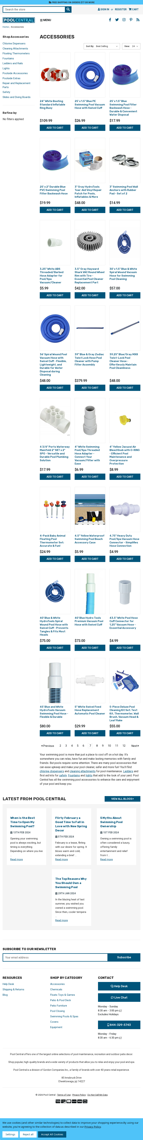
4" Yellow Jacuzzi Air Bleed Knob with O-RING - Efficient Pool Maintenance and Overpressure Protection (125, 455)
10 (109, 745)
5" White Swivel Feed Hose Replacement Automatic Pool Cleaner (90, 710)
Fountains (8, 58)
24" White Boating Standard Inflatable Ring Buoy (52, 104)
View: (127, 46)
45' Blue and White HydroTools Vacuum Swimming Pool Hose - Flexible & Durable (54, 712)
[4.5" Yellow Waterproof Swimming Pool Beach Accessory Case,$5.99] (90, 509)
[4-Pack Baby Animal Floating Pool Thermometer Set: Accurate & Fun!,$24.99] (55, 509)
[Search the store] (68, 9)
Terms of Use (64, 1095)
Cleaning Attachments (15, 48)
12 (124, 745)
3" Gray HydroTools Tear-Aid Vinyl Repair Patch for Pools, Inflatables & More (88, 192)
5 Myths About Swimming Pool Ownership (111, 822)
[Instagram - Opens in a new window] (124, 19)
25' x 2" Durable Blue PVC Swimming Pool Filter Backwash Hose (54, 190)
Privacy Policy (79, 1095)
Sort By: (90, 46)
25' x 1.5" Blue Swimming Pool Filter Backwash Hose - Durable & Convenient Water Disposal (123, 108)
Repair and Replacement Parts (16, 85)
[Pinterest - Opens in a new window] (131, 19)
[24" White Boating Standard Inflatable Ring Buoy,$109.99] (55, 74)
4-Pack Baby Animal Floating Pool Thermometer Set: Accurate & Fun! (52, 541)
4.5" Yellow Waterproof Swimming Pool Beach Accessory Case (89, 539)
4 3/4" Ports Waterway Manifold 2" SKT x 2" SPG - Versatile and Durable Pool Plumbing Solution (55, 453)
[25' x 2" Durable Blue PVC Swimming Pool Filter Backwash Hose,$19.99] (55, 160)
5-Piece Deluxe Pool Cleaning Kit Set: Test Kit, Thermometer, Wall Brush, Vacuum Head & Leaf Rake (124, 713)
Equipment (56, 1027)
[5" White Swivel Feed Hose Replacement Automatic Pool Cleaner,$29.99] (90, 680)
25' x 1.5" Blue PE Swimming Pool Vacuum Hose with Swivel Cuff (90, 104)
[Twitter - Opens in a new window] (117, 19)
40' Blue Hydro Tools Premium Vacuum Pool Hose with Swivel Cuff (89, 621)
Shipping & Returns (13, 989)
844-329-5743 (120, 1025)
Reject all (28, 1134)
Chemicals (56, 989)
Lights (6, 68)
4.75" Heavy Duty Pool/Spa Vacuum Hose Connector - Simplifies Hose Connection (124, 541)
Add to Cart (55, 127)
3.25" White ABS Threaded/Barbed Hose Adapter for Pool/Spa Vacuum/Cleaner (51, 275)
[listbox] (108, 46)
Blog (5, 994)
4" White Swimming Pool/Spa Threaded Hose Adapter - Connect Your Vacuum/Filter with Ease (87, 455)
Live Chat (120, 997)
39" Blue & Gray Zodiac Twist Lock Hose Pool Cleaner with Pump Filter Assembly (89, 359)
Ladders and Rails (13, 63)
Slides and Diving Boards (17, 97)
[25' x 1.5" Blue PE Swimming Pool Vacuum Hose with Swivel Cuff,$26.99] (90, 74)
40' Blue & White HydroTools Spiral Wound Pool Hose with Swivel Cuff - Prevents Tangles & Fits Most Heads (54, 626)
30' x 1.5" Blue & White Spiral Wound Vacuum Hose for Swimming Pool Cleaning (123, 274)
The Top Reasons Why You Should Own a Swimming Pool (71, 883)
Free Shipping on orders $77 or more (73, 2)
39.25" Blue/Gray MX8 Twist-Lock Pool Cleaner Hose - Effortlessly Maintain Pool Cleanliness (124, 361)
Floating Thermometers (16, 53)
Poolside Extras (11, 78)
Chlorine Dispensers (14, 43)
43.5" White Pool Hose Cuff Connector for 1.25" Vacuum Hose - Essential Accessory (124, 623)
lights (89, 775)
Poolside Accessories (15, 73)
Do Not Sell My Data (98, 1095)
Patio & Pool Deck (60, 1000)
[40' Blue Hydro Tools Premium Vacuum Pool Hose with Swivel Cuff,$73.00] (90, 591)
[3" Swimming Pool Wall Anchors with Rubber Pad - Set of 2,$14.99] (125, 160)
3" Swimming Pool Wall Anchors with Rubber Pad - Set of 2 (124, 190)
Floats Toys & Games (62, 994)
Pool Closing (57, 1011)
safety (63, 775)
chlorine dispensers (52, 771)
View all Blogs (122, 798)
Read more (16, 859)
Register (121, 9)
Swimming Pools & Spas (64, 1016)
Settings (10, 1134)
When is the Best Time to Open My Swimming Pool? (22, 822)
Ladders (128, 771)
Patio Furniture (58, 1005)
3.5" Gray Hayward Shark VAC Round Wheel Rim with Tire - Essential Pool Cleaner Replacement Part (89, 275)
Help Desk (8, 984)
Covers (54, 1021)
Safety (6, 92)
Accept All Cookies (52, 1134)
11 (116, 745)
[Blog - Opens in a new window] (138, 19)
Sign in (104, 9)
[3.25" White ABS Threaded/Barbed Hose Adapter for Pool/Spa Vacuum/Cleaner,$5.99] (55, 242)
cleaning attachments (83, 771)
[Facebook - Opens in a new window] (110, 19)
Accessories (57, 984)
